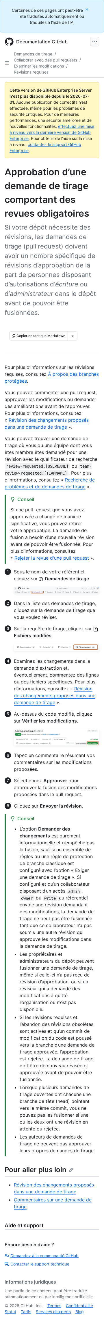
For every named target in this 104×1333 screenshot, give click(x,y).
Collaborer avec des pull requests (45, 59)
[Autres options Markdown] (72, 335)
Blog (79, 1311)
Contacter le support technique (39, 1263)
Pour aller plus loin (35, 1170)
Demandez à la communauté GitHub (44, 1255)
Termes (54, 1305)
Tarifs (26, 1311)
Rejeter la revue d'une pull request (51, 558)
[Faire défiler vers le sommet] (91, 1320)
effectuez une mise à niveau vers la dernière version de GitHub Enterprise (52, 132)
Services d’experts (53, 1311)
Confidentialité (79, 1305)
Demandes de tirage (33, 53)
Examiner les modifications (39, 65)
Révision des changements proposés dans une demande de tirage (54, 695)
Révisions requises (31, 72)
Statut (10, 1311)
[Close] (87, 9)
